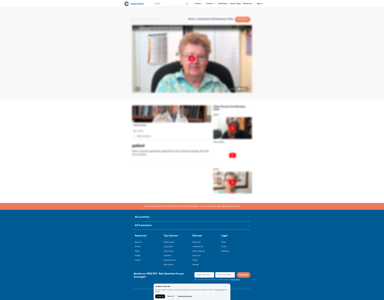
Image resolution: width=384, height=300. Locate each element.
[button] (192, 217)
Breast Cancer (169, 242)
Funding (137, 255)
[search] (187, 4)
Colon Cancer (169, 251)
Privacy (224, 246)
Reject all (171, 296)
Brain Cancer (168, 264)
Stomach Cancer (170, 260)
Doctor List (196, 255)
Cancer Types (235, 4)
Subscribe (243, 275)
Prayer (195, 260)
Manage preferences (185, 296)
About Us (138, 242)
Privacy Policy (219, 290)
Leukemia (167, 255)
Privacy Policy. (235, 279)
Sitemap (195, 264)
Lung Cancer (168, 246)
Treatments (222, 4)
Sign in (259, 4)
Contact (138, 260)
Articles (137, 246)
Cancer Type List (198, 251)
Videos (137, 251)
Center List (196, 242)
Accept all (160, 296)
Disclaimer (225, 251)
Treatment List (197, 246)
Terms (223, 242)
